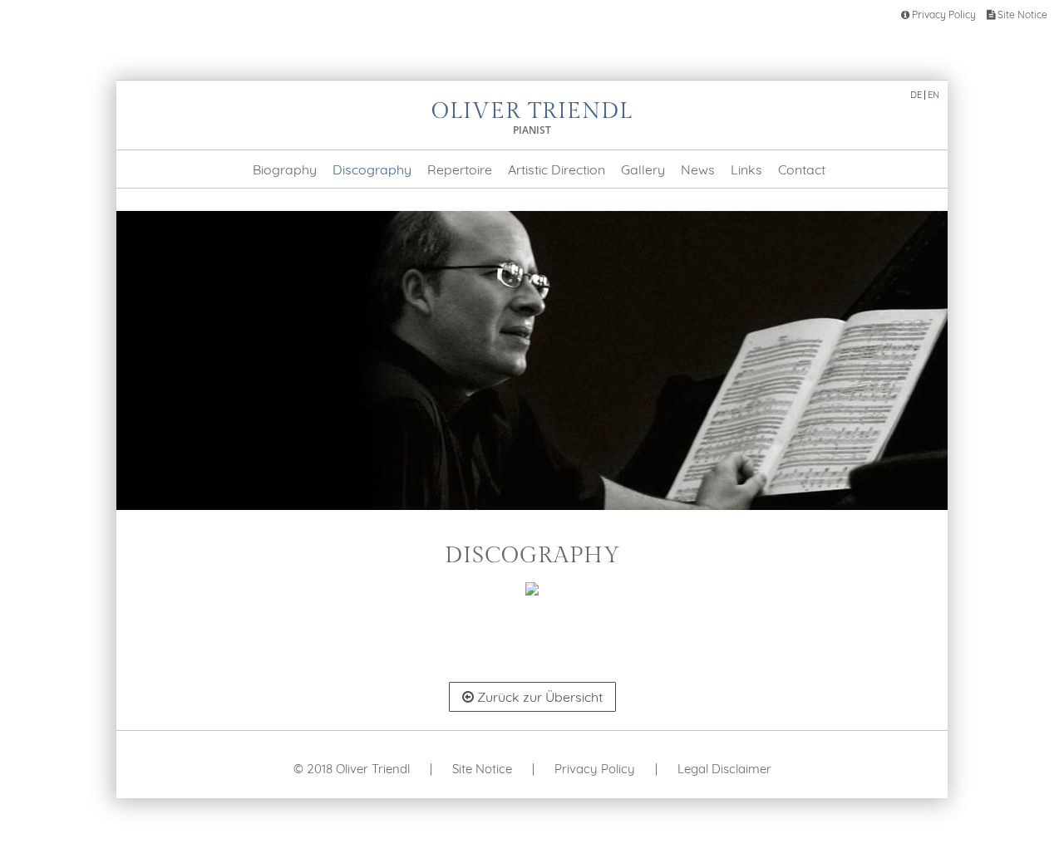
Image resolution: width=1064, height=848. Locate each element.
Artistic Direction (556, 169)
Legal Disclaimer (724, 769)
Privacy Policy (942, 14)
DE (916, 94)
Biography (285, 169)
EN (933, 94)
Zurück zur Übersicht (538, 697)
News (698, 169)
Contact (801, 169)
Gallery (643, 169)
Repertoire (459, 169)
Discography (371, 169)
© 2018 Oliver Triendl (351, 769)
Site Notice (1021, 14)
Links (746, 169)
